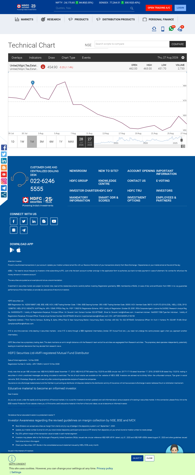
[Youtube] (54, 221)
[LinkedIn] (34, 221)
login (180, 7)
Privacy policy (105, 468)
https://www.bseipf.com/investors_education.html (27, 407)
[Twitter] (24, 221)
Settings (16, 472)
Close (150, 458)
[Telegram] (24, 230)
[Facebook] (14, 221)
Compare (178, 44)
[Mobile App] (162, 29)
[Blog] (44, 221)
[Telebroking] (154, 29)
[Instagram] (14, 230)
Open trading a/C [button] (159, 7)
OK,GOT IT (137, 458)
